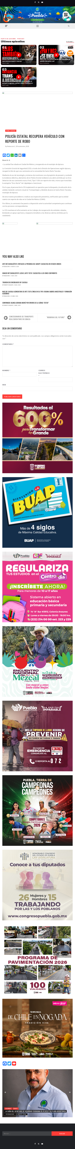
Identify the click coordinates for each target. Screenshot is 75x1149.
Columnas (8, 1108)
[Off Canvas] (6, 26)
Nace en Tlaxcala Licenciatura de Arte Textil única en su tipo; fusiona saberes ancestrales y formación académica (37, 292)
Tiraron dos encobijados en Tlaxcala (14, 282)
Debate (15, 1108)
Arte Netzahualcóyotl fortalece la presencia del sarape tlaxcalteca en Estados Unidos (31, 264)
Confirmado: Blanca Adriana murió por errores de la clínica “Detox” (25, 303)
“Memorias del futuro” (56, 317)
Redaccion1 (11, 146)
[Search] (68, 26)
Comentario (8, 344)
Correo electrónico (43, 373)
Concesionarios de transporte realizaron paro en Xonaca (21, 317)
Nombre (6, 370)
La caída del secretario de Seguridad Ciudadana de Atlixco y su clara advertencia (35, 1111)
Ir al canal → (70, 41)
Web (4, 385)
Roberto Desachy (8, 285)
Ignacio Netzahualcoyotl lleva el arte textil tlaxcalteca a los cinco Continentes (29, 273)
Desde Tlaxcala (10, 130)
